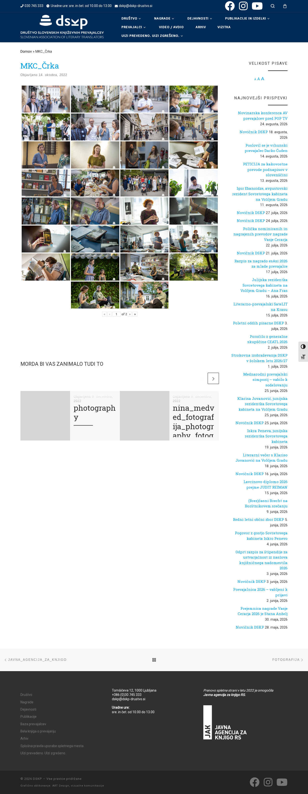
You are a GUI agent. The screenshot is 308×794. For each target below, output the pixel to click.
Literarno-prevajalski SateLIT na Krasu (260, 307)
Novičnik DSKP (254, 131)
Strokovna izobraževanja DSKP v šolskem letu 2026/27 (259, 358)
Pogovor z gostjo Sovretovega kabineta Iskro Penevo (261, 535)
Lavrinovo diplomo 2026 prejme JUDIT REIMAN (266, 484)
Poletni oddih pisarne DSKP (258, 323)
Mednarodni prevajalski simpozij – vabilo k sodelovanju (265, 379)
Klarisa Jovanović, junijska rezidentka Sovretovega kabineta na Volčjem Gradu (262, 404)
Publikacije (28, 716)
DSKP (37, 779)
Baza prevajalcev (33, 724)
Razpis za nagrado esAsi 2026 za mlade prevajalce (261, 263)
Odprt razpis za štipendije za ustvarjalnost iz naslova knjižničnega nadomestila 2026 (262, 560)
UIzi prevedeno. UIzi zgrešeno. (43, 753)
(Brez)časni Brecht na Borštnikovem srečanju (266, 503)
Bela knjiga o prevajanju (38, 731)
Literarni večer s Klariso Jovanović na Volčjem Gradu (262, 458)
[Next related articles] (213, 378)
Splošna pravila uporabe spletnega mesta (51, 746)
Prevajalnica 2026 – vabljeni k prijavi (260, 592)
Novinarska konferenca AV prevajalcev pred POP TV (263, 115)
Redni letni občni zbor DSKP (258, 519)
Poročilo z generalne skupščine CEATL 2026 (267, 339)
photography (95, 412)
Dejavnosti (28, 709)
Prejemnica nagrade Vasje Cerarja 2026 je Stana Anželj (263, 611)
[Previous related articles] (201, 378)
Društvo (26, 695)
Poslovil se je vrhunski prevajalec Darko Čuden (266, 148)
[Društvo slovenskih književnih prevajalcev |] (62, 26)
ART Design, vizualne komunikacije (78, 785)
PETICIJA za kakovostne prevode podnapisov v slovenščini (265, 169)
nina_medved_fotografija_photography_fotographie (193, 426)
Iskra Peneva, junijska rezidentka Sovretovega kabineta (266, 436)
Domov (26, 51)
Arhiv (24, 738)
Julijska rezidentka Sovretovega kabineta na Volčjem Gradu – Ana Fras (264, 285)
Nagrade (26, 702)
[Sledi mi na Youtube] (257, 6)
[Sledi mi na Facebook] (230, 6)
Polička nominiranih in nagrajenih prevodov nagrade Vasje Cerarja (260, 234)
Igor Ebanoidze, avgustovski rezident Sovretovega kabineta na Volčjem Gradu (260, 194)
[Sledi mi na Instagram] (243, 6)
